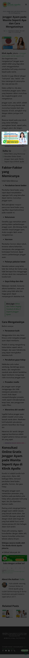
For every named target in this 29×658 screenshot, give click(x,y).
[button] (14, 329)
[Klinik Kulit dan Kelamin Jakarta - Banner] (14, 138)
